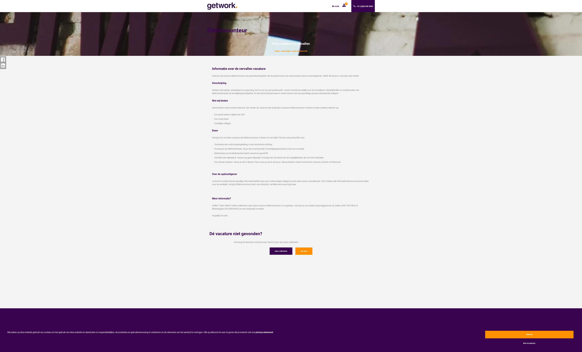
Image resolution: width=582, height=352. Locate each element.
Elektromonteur (299, 51)
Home (336, 6)
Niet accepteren (529, 343)
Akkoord (529, 334)
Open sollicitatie (281, 251)
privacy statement (264, 332)
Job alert (304, 251)
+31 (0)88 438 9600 (364, 6)
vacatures (286, 51)
